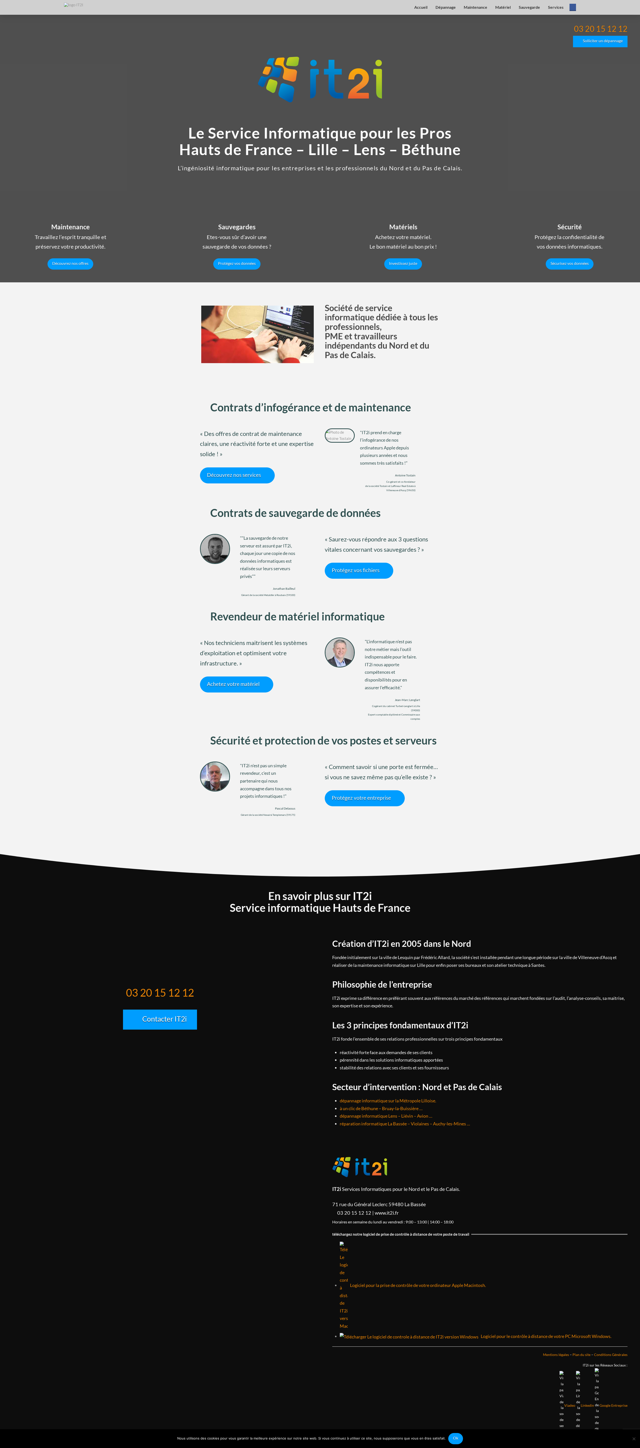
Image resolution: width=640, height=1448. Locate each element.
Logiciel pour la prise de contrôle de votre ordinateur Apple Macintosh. (417, 1285)
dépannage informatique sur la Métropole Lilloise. (388, 1100)
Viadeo (569, 1405)
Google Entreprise (614, 1405)
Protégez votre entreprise (361, 798)
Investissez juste (403, 263)
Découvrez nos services (234, 475)
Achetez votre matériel (233, 684)
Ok (455, 1437)
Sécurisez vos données (569, 263)
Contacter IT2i (164, 1019)
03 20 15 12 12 (601, 29)
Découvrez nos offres (70, 263)
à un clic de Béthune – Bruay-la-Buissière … (381, 1108)
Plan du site (581, 1354)
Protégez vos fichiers (356, 570)
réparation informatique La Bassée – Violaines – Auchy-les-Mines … (405, 1123)
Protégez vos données (237, 263)
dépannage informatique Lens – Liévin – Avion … (386, 1116)
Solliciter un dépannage (603, 40)
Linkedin (587, 1405)
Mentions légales (556, 1354)
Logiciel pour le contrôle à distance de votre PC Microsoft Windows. (545, 1336)
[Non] (633, 1438)
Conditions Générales (611, 1354)
